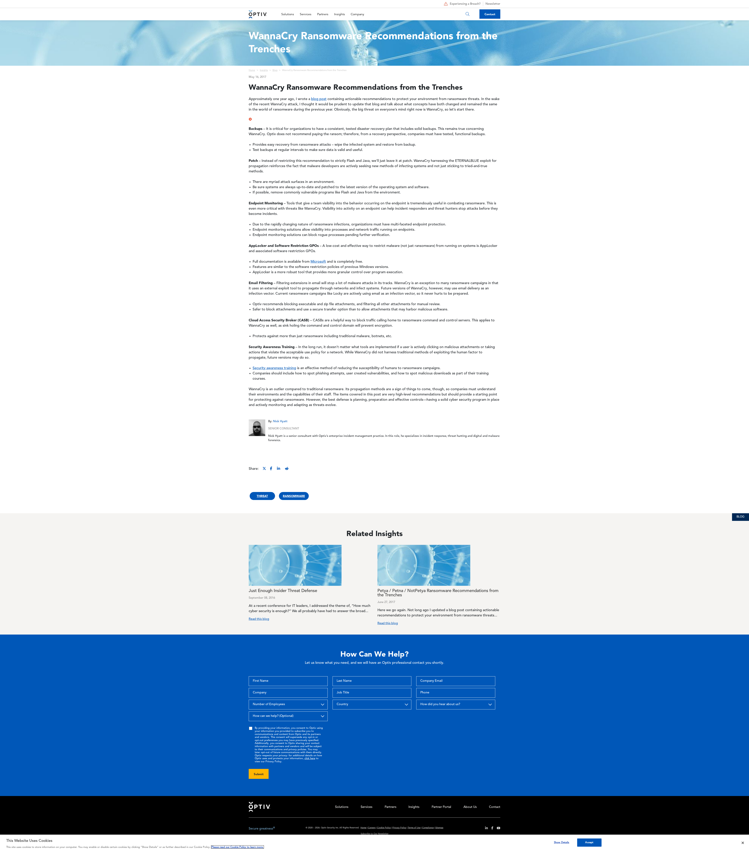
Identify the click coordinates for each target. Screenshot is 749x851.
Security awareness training (274, 368)
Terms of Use (414, 828)
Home (252, 70)
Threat (262, 496)
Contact (490, 14)
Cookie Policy (384, 828)
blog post (319, 99)
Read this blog (259, 619)
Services (305, 14)
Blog (274, 70)
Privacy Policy (399, 828)
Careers (371, 828)
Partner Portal (441, 807)
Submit (259, 774)
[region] (374, 843)
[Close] (742, 843)
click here (309, 758)
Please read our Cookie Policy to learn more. (237, 847)
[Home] (258, 14)
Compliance (428, 828)
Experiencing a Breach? (465, 4)
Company (357, 14)
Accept (589, 842)
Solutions (287, 14)
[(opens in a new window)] (485, 829)
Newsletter (492, 4)
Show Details (561, 842)
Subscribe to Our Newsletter (375, 834)
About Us (470, 807)
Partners (322, 14)
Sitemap (439, 828)
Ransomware (294, 496)
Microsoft (318, 261)
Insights (339, 14)
